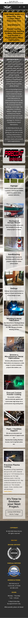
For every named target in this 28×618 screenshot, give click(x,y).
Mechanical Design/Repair (14, 222)
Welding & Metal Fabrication (14, 319)
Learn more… (8, 491)
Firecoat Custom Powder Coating (14, 393)
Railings (14, 288)
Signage (14, 186)
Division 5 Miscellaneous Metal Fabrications (14, 356)
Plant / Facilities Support (14, 430)
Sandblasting (14, 254)
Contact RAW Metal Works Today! (14, 513)
